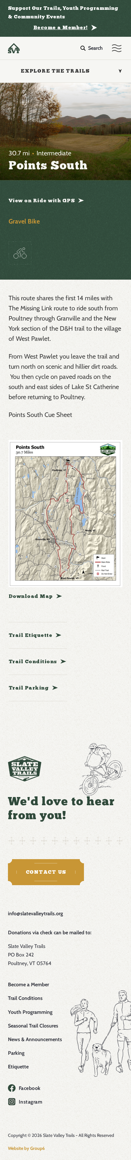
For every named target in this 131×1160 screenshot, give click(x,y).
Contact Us (46, 872)
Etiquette (18, 1067)
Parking (16, 1053)
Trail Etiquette (30, 635)
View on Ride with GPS (42, 201)
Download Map (31, 596)
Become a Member (28, 985)
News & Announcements (35, 1039)
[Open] (116, 48)
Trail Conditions (33, 661)
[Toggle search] (91, 48)
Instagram (31, 1102)
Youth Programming (30, 1012)
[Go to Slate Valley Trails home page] (24, 768)
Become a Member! (60, 27)
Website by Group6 (26, 1148)
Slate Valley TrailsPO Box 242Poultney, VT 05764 (30, 954)
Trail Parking (29, 688)
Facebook (30, 1088)
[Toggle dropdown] (120, 71)
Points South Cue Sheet (40, 414)
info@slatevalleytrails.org (35, 914)
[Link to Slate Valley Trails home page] (14, 48)
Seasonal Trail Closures (33, 1026)
